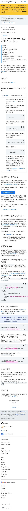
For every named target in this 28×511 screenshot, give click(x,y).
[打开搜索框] (22, 2)
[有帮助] (12, 32)
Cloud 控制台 (9, 234)
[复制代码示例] (24, 115)
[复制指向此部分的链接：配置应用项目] (13, 246)
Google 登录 (13, 396)
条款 (2, 504)
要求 (24, 7)
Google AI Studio (5, 467)
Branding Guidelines (6, 444)
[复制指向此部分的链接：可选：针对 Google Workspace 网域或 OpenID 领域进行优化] (19, 337)
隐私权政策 (7, 504)
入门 (15, 101)
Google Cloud (4, 471)
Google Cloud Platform (6, 493)
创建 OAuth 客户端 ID (8, 192)
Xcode (11, 82)
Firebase (3, 464)
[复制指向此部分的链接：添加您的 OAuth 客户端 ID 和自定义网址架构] (7, 262)
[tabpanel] (14, 135)
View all (3, 476)
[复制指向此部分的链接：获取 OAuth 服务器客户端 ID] (25, 216)
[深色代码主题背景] (21, 115)
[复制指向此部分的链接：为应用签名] (11, 369)
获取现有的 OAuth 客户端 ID (9, 209)
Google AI (3, 495)
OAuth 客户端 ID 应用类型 (10, 184)
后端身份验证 (13, 253)
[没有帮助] (15, 32)
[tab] (5, 95)
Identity (13, 2)
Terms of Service (5, 442)
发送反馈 (5, 35)
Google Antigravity (5, 469)
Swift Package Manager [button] (17, 95)
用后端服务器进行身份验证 (9, 225)
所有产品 (3, 498)
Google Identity (12, 27)
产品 (6, 27)
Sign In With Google (5, 451)
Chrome (3, 462)
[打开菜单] (2, 2)
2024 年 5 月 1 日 (12, 5)
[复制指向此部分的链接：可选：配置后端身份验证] (19, 307)
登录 (25, 1)
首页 (2, 27)
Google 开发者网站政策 (20, 414)
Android (3, 459)
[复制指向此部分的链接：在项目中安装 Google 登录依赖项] (4, 91)
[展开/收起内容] (7, 46)
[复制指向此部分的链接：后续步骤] (9, 390)
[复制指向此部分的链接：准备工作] (9, 79)
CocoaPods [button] (6, 95)
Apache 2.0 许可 (22, 413)
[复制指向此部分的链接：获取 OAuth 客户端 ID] (19, 177)
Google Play (4, 474)
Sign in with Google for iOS (9, 29)
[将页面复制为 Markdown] (15, 41)
